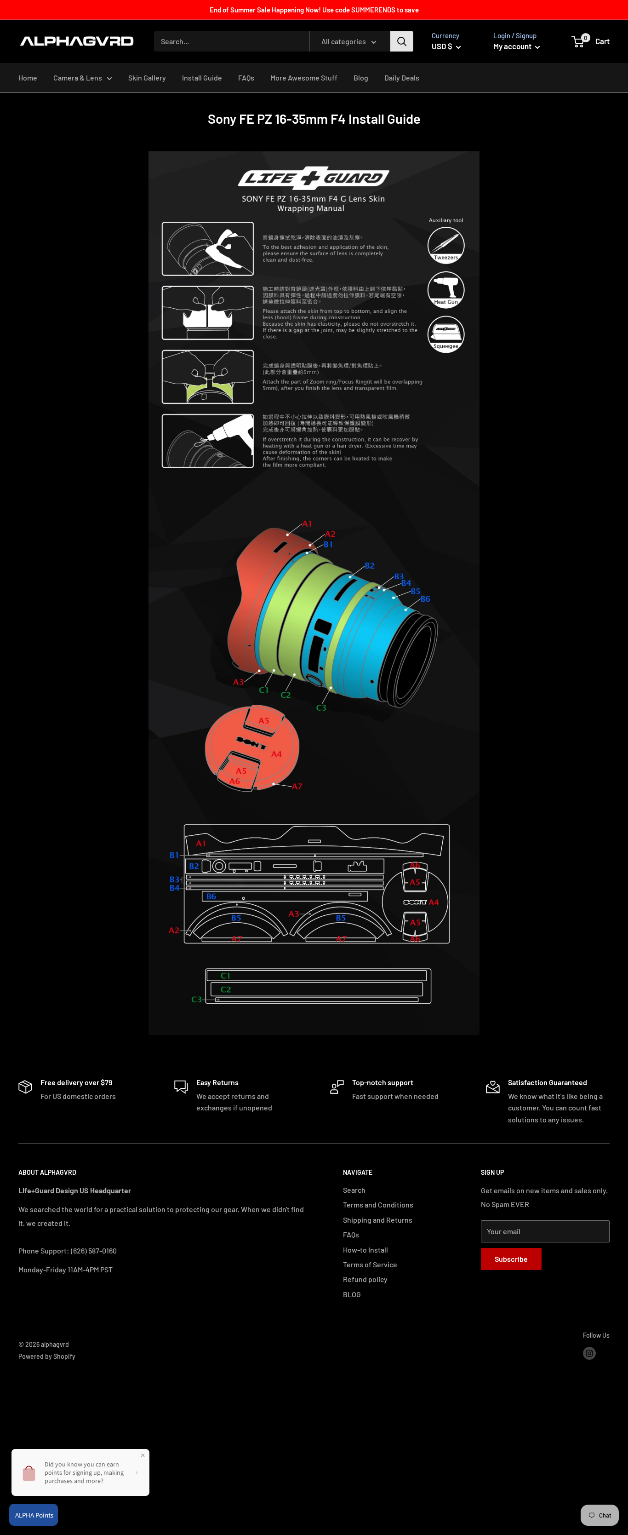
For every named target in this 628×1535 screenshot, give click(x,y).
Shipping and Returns (377, 1219)
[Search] (401, 41)
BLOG (352, 1294)
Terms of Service (370, 1264)
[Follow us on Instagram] (589, 1353)
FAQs (246, 77)
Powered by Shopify (46, 1356)
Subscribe (511, 1258)
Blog (361, 77)
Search (354, 1189)
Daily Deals (401, 77)
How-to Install (365, 1249)
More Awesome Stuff (303, 77)
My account (513, 46)
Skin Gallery (147, 77)
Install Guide (202, 77)
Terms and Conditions (378, 1204)
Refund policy (365, 1279)
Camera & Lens (77, 77)
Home (27, 77)
